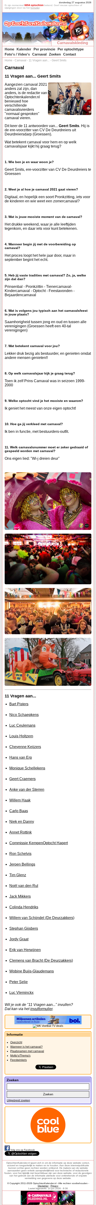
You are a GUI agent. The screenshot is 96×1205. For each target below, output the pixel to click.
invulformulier (41, 1009)
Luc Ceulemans (22, 725)
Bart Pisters (18, 704)
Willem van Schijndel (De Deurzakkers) (41, 918)
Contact (69, 54)
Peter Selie (18, 982)
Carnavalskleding (72, 43)
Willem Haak (20, 800)
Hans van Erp (20, 757)
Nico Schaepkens (24, 715)
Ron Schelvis (20, 854)
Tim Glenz (17, 875)
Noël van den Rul (23, 886)
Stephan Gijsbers (23, 928)
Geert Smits (59, 60)
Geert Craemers (22, 779)
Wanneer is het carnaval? (26, 1046)
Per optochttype (71, 49)
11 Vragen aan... (39, 60)
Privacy (54, 1186)
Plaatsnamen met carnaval (27, 1051)
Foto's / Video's (17, 54)
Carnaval (39, 54)
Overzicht (16, 1042)
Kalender (24, 49)
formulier (35, 8)
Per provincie (44, 49)
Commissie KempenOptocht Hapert (38, 843)
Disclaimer (43, 1186)
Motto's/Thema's (20, 1055)
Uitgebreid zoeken (18, 1100)
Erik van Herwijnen (25, 950)
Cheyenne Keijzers (25, 747)
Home (9, 49)
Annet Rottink (20, 832)
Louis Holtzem (21, 736)
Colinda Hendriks (23, 907)
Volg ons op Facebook (22, 1150)
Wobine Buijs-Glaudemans (31, 971)
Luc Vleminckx (21, 993)
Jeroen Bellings (22, 864)
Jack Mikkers (20, 896)
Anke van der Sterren (26, 789)
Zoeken (55, 54)
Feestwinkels (18, 1060)
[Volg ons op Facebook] (7, 1150)
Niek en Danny (21, 822)
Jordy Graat (18, 939)
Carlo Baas (18, 811)
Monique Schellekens (27, 768)
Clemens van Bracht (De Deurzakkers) (41, 960)
